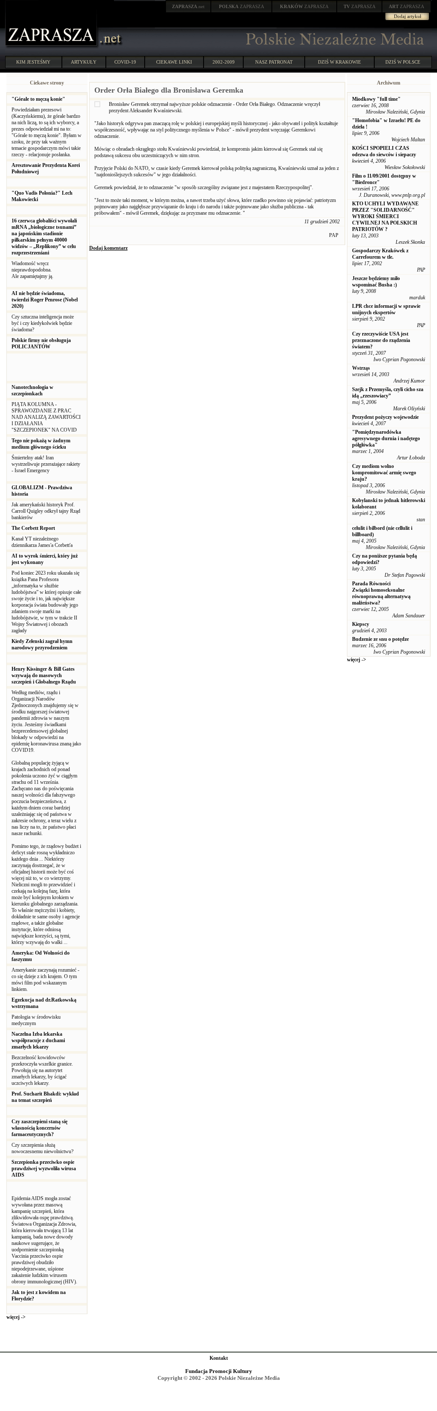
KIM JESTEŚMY (33, 61)
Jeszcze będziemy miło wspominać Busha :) (376, 281)
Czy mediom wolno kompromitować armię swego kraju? (384, 472)
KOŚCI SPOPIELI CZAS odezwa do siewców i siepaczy (384, 151)
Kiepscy (360, 624)
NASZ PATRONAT (274, 61)
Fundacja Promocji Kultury (218, 1371)
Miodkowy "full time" (376, 99)
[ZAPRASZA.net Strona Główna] (52, 47)
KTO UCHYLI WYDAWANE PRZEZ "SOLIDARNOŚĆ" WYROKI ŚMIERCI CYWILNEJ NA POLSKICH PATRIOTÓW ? (385, 216)
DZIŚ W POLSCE (402, 61)
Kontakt (219, 1358)
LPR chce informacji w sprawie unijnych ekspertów (386, 309)
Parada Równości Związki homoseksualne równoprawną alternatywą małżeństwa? (381, 593)
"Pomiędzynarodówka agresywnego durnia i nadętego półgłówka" (386, 438)
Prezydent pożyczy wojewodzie (385, 417)
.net (188, 6)
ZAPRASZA (241, 6)
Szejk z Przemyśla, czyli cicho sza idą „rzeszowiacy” (387, 392)
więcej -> (16, 1317)
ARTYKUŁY (83, 61)
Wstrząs (361, 368)
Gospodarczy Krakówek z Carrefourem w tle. (380, 254)
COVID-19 (125, 61)
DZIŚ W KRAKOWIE (339, 61)
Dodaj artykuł (407, 16)
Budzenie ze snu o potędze (380, 639)
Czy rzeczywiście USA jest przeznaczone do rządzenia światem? (381, 340)
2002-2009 (224, 61)
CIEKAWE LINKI (174, 61)
